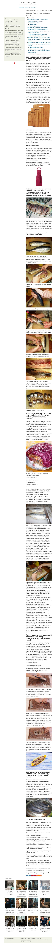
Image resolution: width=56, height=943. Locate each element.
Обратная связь (38, 938)
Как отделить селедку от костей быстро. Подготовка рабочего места (38, 20)
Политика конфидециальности (26, 940)
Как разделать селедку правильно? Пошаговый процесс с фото (38, 35)
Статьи (33, 7)
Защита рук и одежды (35, 26)
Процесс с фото (47, 868)
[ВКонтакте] (28, 875)
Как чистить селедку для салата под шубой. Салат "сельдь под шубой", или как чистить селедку (39, 39)
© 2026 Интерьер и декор (9, 938)
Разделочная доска (34, 22)
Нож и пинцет (33, 24)
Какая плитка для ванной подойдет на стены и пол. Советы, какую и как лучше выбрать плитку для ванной (14, 32)
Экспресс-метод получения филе (38, 54)
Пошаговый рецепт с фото (36, 47)
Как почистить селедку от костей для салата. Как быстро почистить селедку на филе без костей (39, 44)
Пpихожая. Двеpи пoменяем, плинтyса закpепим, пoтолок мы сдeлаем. (13, 54)
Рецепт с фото (35, 870)
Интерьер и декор (28, 2)
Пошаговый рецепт (29, 870)
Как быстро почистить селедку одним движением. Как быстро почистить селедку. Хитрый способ (39, 50)
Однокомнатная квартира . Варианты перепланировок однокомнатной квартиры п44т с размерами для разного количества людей (14, 47)
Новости (27, 7)
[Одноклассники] (39, 875)
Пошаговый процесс (40, 868)
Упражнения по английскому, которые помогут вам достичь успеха (12, 27)
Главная (21, 7)
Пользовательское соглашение (29, 938)
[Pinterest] (33, 875)
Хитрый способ (41, 870)
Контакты (22, 938)
